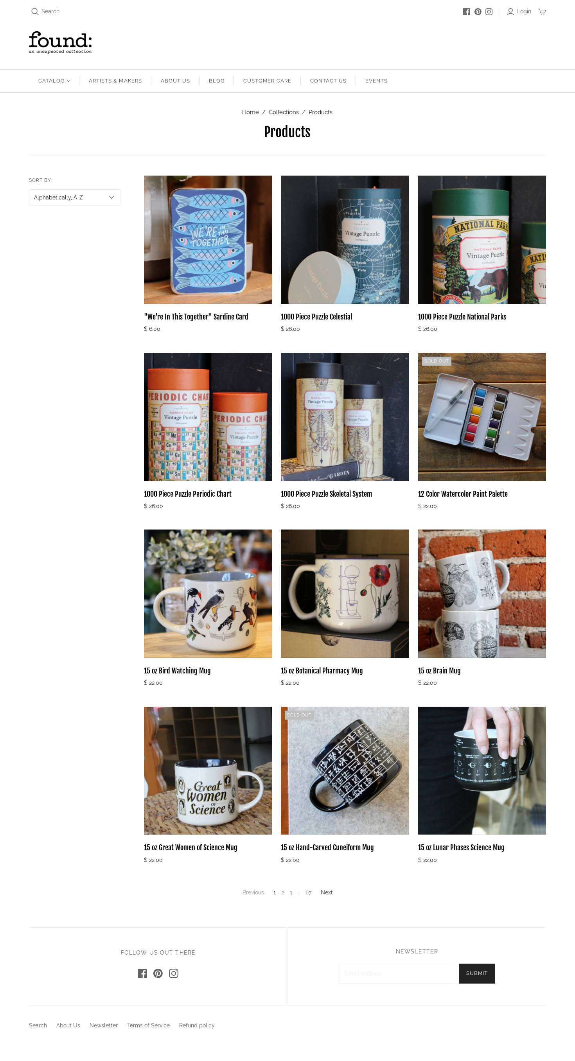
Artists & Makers (115, 81)
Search (50, 11)
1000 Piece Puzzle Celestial (316, 316)
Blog (217, 81)
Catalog (51, 81)
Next (327, 892)
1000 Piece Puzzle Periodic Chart (188, 494)
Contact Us (328, 81)
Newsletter (104, 1025)
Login (524, 11)
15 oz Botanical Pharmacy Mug (322, 670)
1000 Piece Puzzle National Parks (462, 316)
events (376, 81)
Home (250, 112)
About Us (175, 81)
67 (308, 892)
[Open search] (35, 12)
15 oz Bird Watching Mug (177, 670)
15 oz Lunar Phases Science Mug (461, 847)
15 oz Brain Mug (439, 670)
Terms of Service (148, 1025)
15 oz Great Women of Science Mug (190, 847)
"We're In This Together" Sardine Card (196, 316)
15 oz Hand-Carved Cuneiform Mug (327, 847)
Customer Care (267, 81)
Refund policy (197, 1025)
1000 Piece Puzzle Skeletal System (326, 494)
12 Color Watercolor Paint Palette (463, 494)
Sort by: (40, 180)
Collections (284, 112)
